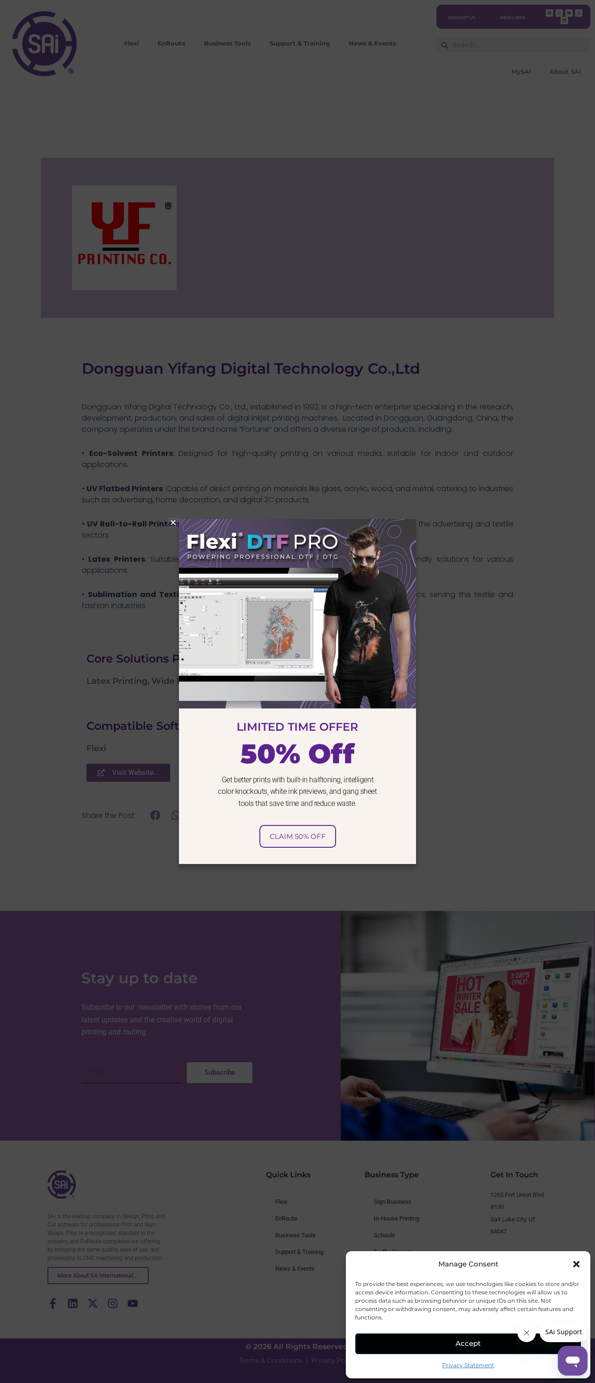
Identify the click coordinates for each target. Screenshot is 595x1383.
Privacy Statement (468, 1365)
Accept (468, 1343)
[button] (576, 1264)
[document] (297, 691)
